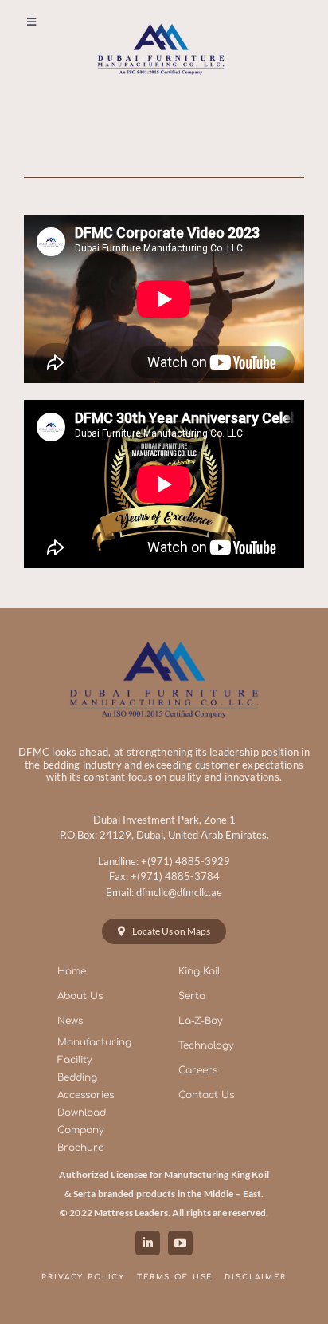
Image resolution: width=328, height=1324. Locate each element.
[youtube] (180, 1243)
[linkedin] (147, 1243)
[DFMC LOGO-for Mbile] (161, 21)
